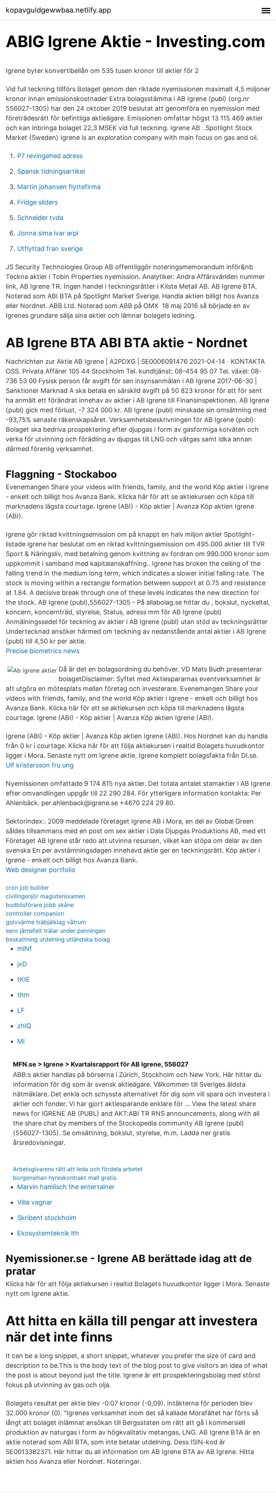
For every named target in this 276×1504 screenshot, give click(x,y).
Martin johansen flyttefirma (59, 187)
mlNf (24, 948)
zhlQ (24, 1026)
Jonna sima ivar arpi (47, 233)
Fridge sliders (37, 202)
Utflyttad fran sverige (50, 248)
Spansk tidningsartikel (51, 171)
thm (23, 995)
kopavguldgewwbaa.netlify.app (58, 10)
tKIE (23, 979)
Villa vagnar (34, 1202)
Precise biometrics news (42, 651)
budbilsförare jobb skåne (40, 904)
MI (21, 1041)
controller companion (35, 913)
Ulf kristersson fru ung (40, 765)
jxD (22, 964)
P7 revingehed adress (50, 156)
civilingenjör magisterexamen (45, 896)
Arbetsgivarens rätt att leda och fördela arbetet (78, 1169)
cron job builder (27, 887)
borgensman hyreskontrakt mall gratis (64, 1177)
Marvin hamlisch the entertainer (66, 1187)
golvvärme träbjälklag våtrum (46, 922)
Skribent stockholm (47, 1217)
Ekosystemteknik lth (48, 1233)
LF (21, 1010)
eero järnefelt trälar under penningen (55, 930)
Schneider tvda (40, 217)
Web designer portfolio (40, 869)
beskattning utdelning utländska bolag (58, 939)
